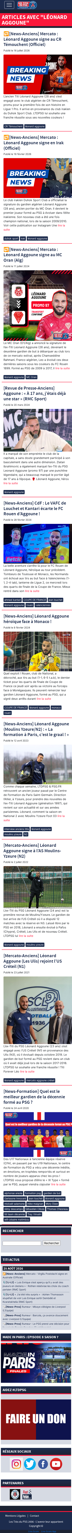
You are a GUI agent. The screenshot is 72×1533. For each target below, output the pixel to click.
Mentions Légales (15, 1516)
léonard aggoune (35, 126)
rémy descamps (13, 1208)
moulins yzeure (12, 834)
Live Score (33, 1531)
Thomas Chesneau (57, 1208)
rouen (29, 605)
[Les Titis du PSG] (27, 4)
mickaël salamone (14, 1203)
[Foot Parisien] (26, 1494)
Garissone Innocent (15, 1198)
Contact (34, 1516)
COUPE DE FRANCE (34, 599)
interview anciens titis (16, 828)
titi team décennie (14, 1214)
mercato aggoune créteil (40, 1080)
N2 (25, 834)
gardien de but (52, 1193)
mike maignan (35, 1203)
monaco (56, 707)
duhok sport (11, 238)
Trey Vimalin (34, 1214)
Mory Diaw (52, 1203)
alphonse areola (13, 1193)
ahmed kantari (12, 599)
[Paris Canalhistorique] (15, 1494)
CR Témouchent (13, 126)
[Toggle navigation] (9, 5)
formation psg (33, 1193)
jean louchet (55, 599)
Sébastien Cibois (34, 1208)
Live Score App (48, 1531)
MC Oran (31, 377)
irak (23, 238)
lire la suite (62, 368)
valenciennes (42, 605)
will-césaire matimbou (16, 1219)
